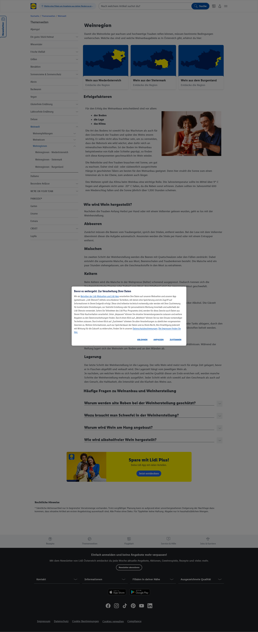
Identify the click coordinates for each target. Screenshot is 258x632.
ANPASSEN (158, 339)
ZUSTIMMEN (175, 339)
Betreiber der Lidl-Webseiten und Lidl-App (100, 296)
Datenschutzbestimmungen (145, 328)
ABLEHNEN (142, 339)
